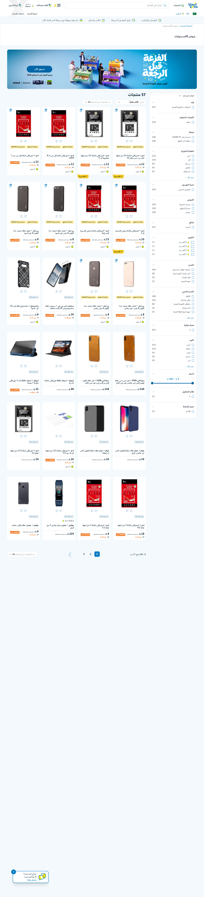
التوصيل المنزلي (184, 190)
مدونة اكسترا (32, 14)
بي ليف (187, 164)
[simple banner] (193, 5)
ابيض (188, 353)
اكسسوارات (186, 308)
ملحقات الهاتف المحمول (181, 270)
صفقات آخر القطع (184, 141)
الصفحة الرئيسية (186, 26)
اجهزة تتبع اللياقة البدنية (181, 312)
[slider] (192, 383)
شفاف (188, 349)
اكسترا (188, 227)
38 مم (188, 411)
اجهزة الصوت (185, 281)
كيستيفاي (186, 171)
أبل (189, 160)
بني (189, 360)
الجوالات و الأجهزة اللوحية (181, 107)
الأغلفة (188, 296)
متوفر (188, 122)
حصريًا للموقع (185, 208)
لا (189, 330)
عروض (187, 212)
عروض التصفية (185, 205)
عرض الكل (190, 177)
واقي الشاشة (185, 300)
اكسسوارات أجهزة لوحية (181, 274)
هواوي (187, 168)
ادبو (189, 156)
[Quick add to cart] (116, 110)
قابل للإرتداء (186, 277)
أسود (188, 345)
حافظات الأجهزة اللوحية (182, 304)
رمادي (188, 357)
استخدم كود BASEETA (181, 137)
